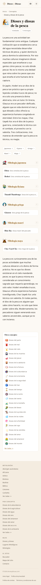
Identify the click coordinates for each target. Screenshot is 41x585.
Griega (31, 148)
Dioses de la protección (17, 412)
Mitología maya (15, 240)
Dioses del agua (8, 512)
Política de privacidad (18, 576)
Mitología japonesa (17, 162)
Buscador (6, 557)
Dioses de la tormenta (17, 376)
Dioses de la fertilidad (17, 421)
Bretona (5, 479)
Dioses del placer (15, 358)
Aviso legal (6, 576)
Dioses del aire (8, 515)
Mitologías (6, 548)
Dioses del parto (15, 340)
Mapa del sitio (8, 560)
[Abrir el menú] (30, 4)
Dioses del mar (14, 385)
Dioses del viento (15, 398)
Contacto (6, 564)
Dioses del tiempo (15, 390)
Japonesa (8, 148)
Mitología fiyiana (16, 186)
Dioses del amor (15, 434)
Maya (17, 153)
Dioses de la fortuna (16, 367)
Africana (6, 472)
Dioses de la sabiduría (17, 363)
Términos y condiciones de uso (26, 580)
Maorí (7, 153)
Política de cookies (9, 580)
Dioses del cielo (14, 349)
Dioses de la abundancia (18, 372)
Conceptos (13, 11)
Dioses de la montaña (17, 403)
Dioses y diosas (8, 541)
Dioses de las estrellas (17, 430)
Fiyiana (20, 148)
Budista (5, 482)
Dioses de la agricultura (11, 508)
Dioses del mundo (15, 443)
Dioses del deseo (15, 407)
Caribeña (6, 493)
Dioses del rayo (14, 425)
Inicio (5, 11)
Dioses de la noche (16, 394)
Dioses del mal (14, 345)
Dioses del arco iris (10, 525)
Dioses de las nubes (16, 416)
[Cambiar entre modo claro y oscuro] (36, 4)
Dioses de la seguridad (17, 381)
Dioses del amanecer (16, 439)
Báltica (5, 486)
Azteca (5, 476)
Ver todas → (7, 496)
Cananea (6, 489)
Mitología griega (16, 204)
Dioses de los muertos (17, 354)
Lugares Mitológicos (10, 545)
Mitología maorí (15, 222)
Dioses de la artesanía (11, 529)
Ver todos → (8, 448)
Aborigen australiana (10, 469)
